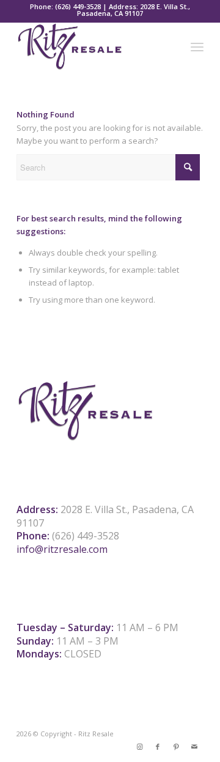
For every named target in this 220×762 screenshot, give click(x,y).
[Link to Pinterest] (176, 747)
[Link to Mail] (194, 747)
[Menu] (197, 46)
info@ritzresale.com (62, 549)
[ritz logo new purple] (91, 46)
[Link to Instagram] (139, 747)
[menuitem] (197, 46)
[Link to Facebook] (157, 747)
